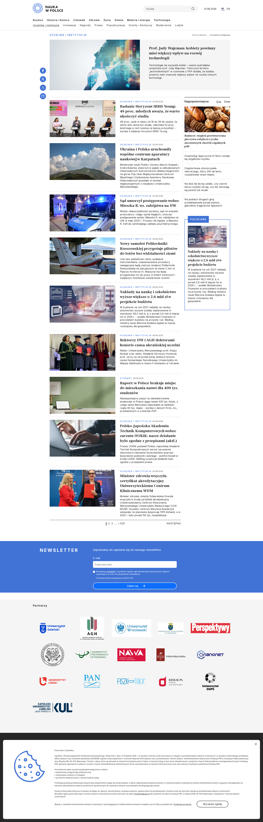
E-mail (96, 558)
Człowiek (79, 20)
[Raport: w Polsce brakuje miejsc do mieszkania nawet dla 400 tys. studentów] (115, 395)
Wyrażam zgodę (212, 804)
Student (126, 378)
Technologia (162, 20)
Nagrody (85, 25)
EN (228, 8)
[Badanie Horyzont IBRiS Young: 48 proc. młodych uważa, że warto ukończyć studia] (115, 118)
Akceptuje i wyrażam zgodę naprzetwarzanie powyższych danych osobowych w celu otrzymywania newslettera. (133, 572)
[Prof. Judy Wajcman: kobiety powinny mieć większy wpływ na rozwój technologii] (140, 65)
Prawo (99, 25)
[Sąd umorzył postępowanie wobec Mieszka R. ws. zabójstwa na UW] (115, 212)
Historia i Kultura (58, 20)
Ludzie (179, 25)
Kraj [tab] (218, 101)
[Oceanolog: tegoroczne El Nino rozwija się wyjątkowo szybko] (207, 157)
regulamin (111, 571)
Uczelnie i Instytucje (46, 25)
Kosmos (38, 20)
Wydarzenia (163, 25)
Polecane (198, 219)
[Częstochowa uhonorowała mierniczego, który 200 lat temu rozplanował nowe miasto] (207, 171)
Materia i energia (138, 20)
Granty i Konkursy (140, 25)
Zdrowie (94, 20)
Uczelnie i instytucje (136, 101)
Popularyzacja (116, 25)
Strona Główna (199, 35)
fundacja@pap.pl (141, 794)
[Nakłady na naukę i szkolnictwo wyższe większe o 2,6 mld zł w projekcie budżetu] (115, 306)
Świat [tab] (227, 101)
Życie (107, 20)
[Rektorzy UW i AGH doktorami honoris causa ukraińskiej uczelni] (115, 352)
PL (222, 8)
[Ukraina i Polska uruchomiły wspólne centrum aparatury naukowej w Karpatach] (115, 166)
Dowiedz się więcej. (183, 804)
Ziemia (118, 20)
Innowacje (69, 25)
